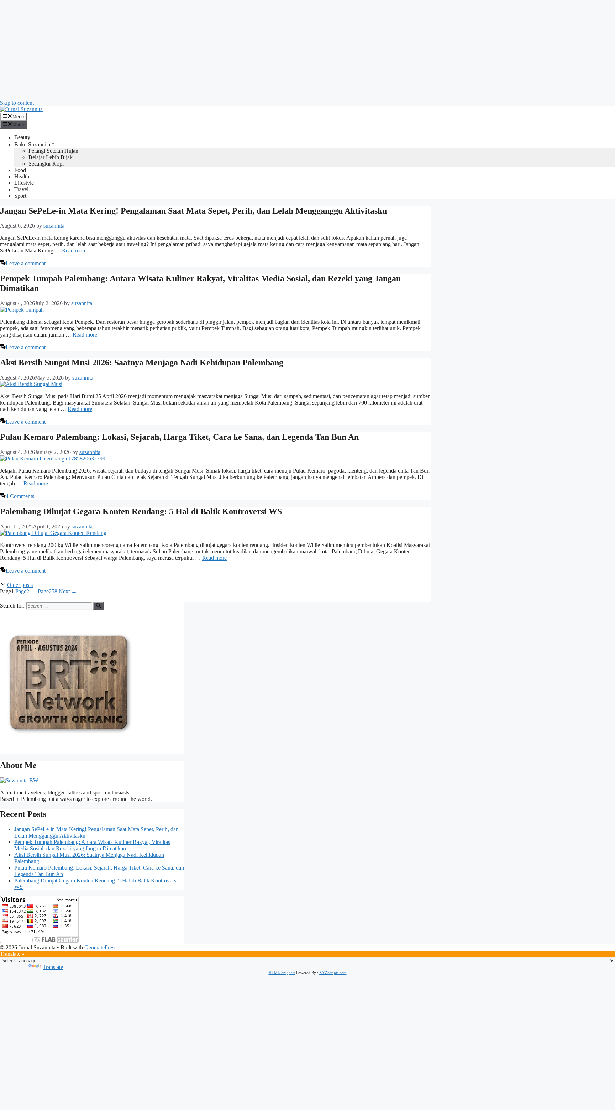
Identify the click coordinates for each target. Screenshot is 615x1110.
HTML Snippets (282, 972)
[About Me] (19, 780)
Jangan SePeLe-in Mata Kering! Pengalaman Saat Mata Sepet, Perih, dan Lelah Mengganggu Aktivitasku (193, 210)
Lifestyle (24, 183)
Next (68, 591)
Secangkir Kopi (46, 164)
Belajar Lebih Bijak (50, 157)
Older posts (20, 585)
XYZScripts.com (333, 972)
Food (20, 170)
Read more (74, 250)
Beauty (22, 137)
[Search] (98, 606)
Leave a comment (26, 263)
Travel (21, 189)
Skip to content (17, 103)
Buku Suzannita (32, 144)
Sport (20, 196)
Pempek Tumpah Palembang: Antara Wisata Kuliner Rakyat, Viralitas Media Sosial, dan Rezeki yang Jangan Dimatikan (92, 845)
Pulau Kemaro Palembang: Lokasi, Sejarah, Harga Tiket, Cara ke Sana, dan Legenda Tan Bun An (179, 437)
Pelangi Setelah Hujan (53, 151)
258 (47, 591)
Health (21, 176)
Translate (53, 967)
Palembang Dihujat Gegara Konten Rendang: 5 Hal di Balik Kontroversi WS (141, 511)
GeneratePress (100, 947)
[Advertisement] (213, 50)
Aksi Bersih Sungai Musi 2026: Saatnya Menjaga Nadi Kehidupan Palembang (141, 362)
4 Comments (20, 496)
